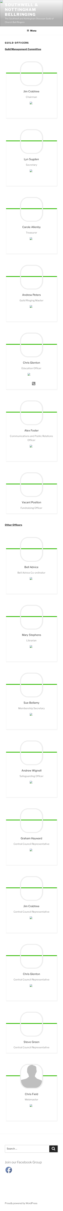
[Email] (31, 114)
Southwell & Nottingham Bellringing (21, 9)
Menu (33, 30)
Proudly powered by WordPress (21, 1203)
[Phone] (34, 385)
